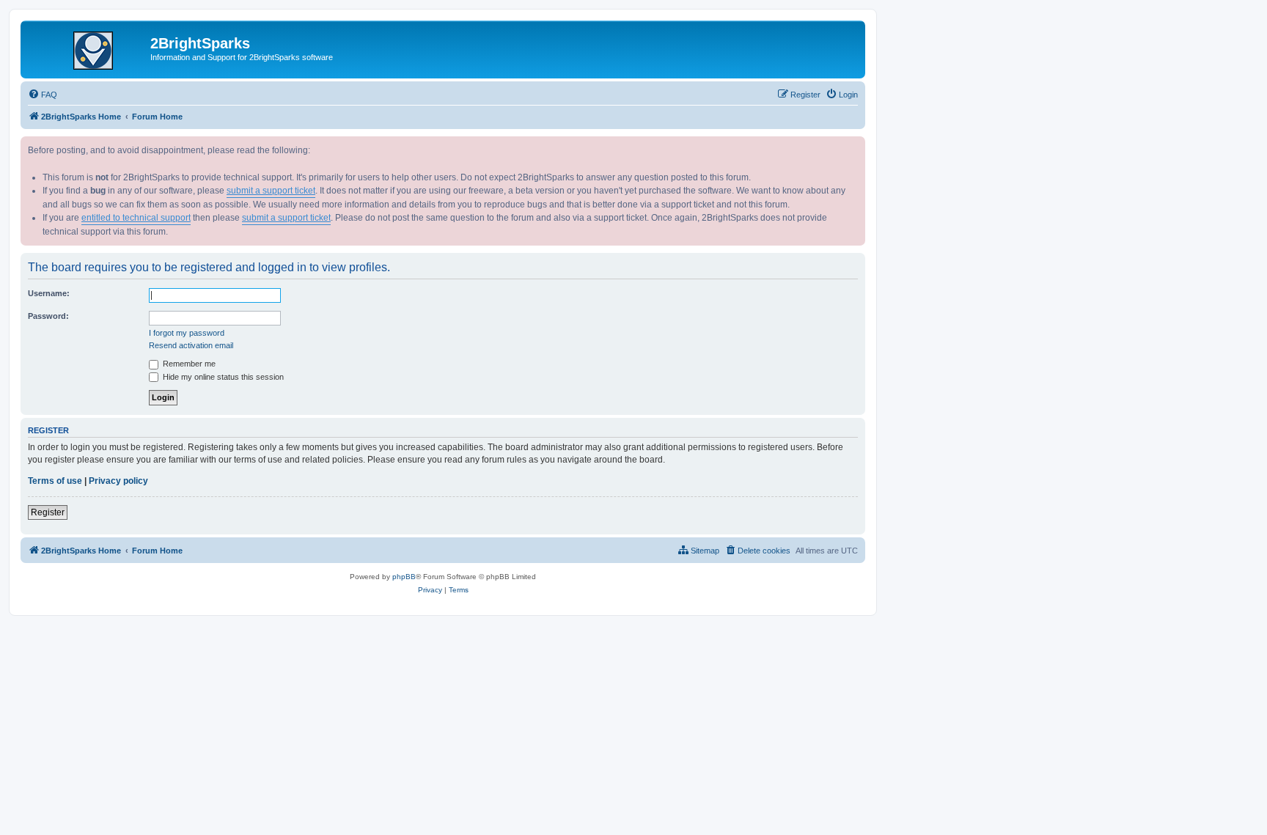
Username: (49, 293)
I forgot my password (186, 332)
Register (48, 512)
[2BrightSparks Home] (87, 47)
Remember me (188, 363)
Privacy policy (118, 481)
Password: (48, 316)
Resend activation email (191, 345)
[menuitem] (42, 94)
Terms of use (55, 481)
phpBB (404, 577)
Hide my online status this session (222, 376)
